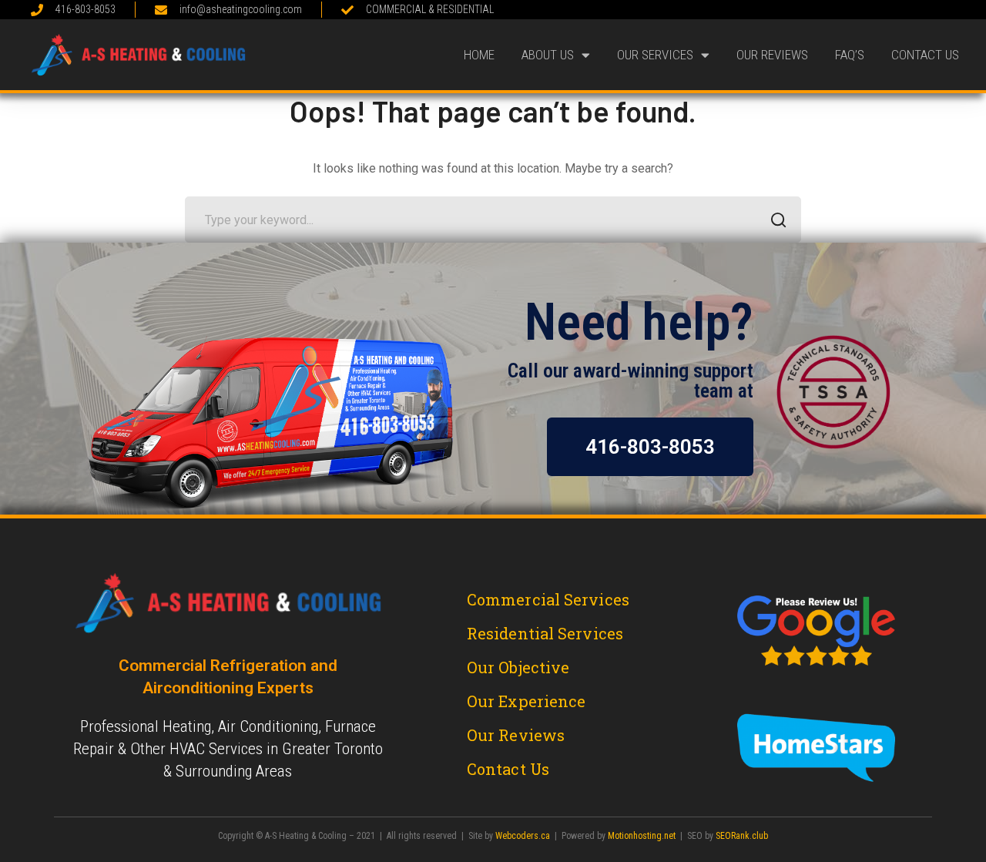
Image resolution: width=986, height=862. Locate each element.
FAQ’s (849, 54)
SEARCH (778, 219)
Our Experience (526, 701)
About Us (548, 54)
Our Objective (518, 667)
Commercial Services (548, 599)
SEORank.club (742, 835)
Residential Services (545, 633)
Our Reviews (772, 54)
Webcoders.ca (522, 835)
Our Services (655, 54)
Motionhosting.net (642, 835)
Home (479, 54)
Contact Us (925, 54)
